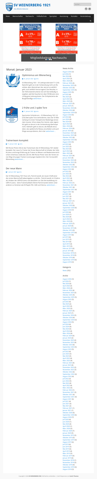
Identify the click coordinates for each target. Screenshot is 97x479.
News (8, 16)
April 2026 (66, 78)
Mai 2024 (66, 122)
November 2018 (68, 255)
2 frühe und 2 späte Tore (34, 107)
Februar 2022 (67, 183)
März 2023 (66, 153)
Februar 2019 (67, 248)
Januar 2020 (67, 226)
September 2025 (68, 90)
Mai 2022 (66, 176)
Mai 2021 (66, 199)
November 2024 (68, 108)
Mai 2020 (66, 217)
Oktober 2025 (67, 88)
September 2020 (68, 208)
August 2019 (67, 235)
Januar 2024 (67, 131)
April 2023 (66, 151)
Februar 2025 (67, 103)
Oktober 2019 (67, 230)
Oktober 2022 (67, 165)
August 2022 (67, 169)
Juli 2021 (66, 194)
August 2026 (67, 72)
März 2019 (66, 246)
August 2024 (67, 115)
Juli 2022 (66, 171)
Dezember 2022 (68, 160)
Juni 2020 (66, 214)
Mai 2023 (66, 149)
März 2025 (66, 101)
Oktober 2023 (67, 137)
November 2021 (68, 185)
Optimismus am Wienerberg (36, 75)
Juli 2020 (66, 212)
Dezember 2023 (68, 133)
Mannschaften (18, 16)
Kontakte (74, 16)
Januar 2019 (67, 251)
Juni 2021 (66, 196)
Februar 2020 (67, 223)
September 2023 (68, 140)
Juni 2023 (66, 146)
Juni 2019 (66, 239)
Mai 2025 (66, 97)
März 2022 (66, 180)
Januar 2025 (67, 106)
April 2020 (66, 219)
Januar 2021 (67, 203)
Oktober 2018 (67, 257)
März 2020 (66, 221)
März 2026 (66, 81)
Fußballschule (42, 16)
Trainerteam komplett (17, 140)
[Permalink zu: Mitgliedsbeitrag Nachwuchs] (48, 42)
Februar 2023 (67, 156)
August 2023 (67, 142)
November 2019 (68, 228)
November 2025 (68, 85)
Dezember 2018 (68, 253)
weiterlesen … (38, 98)
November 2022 (68, 162)
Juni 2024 (66, 119)
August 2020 (67, 210)
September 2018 (68, 260)
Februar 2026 (67, 83)
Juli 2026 (66, 74)
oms (37, 79)
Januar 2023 (67, 158)
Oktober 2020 (67, 205)
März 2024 (66, 126)
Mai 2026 (66, 76)
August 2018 (67, 262)
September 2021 (68, 189)
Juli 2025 (66, 94)
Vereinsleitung (85, 16)
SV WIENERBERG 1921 (32, 5)
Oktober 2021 (67, 187)
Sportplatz (53, 16)
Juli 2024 (66, 117)
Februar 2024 (67, 128)
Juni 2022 (66, 174)
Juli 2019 (66, 237)
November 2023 (68, 135)
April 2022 (66, 178)
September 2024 (68, 112)
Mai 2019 (66, 242)
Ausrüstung (64, 16)
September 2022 (68, 167)
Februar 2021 (67, 201)
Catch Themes (74, 476)
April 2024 (66, 124)
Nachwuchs (30, 16)
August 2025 (67, 92)
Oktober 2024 (67, 110)
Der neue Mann (14, 168)
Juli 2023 (66, 144)
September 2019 (68, 233)
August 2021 (67, 192)
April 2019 (66, 244)
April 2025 (66, 99)
